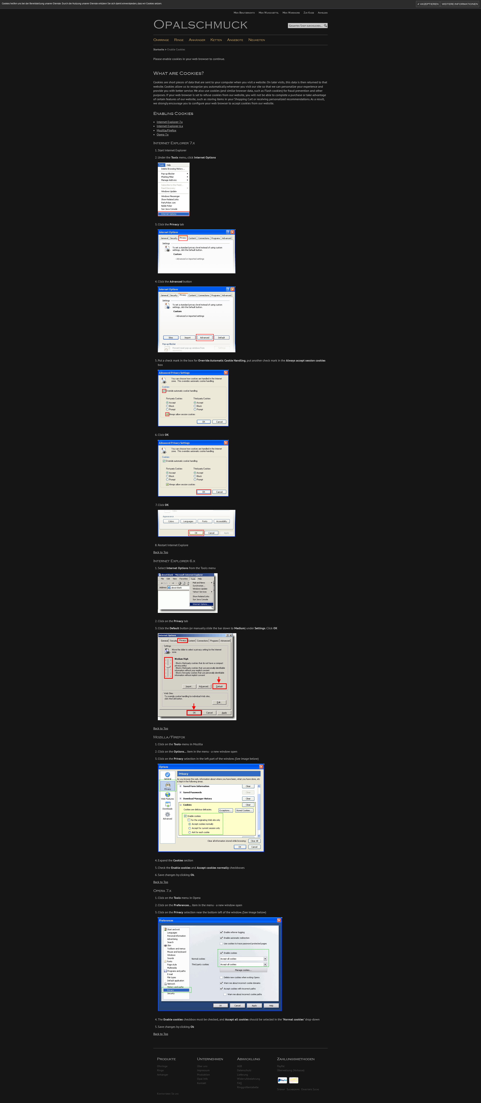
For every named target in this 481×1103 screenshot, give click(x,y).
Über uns (202, 1066)
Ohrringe (162, 1066)
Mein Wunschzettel (269, 12)
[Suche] (325, 25)
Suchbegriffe (293, 1089)
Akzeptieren (429, 4)
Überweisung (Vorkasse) (290, 1070)
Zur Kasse (309, 12)
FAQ (239, 1083)
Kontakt (201, 1083)
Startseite (159, 49)
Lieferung (242, 1074)
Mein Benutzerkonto (244, 12)
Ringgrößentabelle (248, 1087)
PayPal (280, 1066)
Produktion (203, 1074)
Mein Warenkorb (291, 12)
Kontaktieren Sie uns (167, 1093)
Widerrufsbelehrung (248, 1078)
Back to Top (160, 552)
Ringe (160, 1070)
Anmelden (323, 12)
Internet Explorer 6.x (170, 126)
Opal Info (202, 1078)
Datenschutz (244, 1070)
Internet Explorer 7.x (170, 122)
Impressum (203, 1070)
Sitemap (281, 1089)
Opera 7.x (163, 134)
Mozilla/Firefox (166, 130)
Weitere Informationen (460, 4)
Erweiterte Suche (310, 1089)
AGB (239, 1066)
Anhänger (162, 1074)
